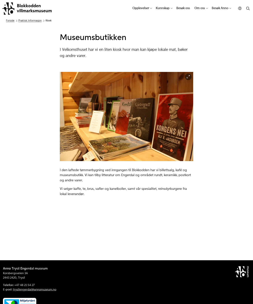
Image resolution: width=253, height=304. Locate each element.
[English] (240, 8)
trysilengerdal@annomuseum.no (34, 289)
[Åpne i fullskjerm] (188, 77)
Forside (10, 20)
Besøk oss (183, 8)
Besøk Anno (220, 8)
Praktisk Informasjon (30, 20)
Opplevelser (140, 8)
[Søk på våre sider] (248, 8)
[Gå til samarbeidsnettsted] (242, 272)
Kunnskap (162, 8)
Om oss (199, 8)
